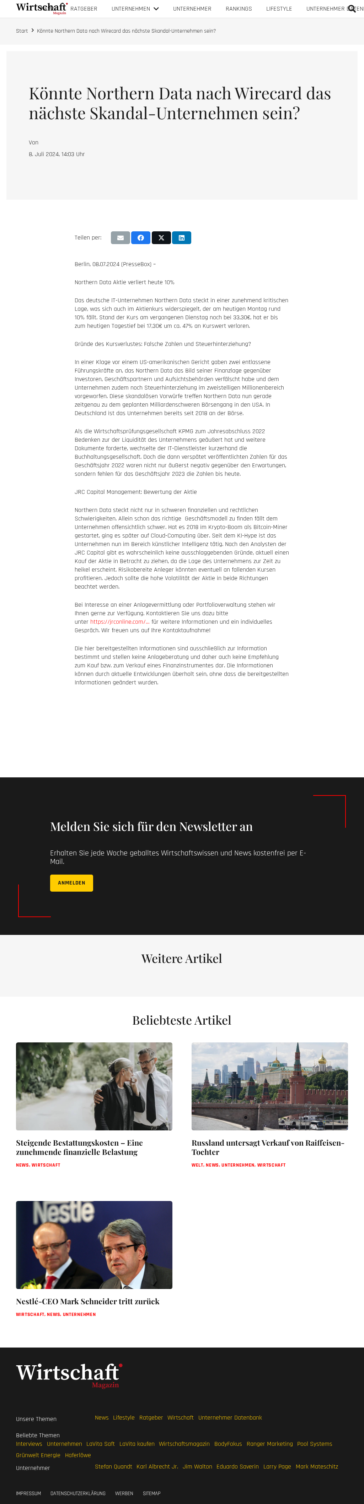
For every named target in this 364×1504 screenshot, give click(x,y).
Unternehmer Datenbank (230, 1418)
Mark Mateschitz (317, 1466)
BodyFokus (228, 1444)
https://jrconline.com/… (120, 622)
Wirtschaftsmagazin (184, 1444)
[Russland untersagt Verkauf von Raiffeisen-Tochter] (270, 1112)
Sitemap (152, 1493)
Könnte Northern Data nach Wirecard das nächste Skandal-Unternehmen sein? (126, 31)
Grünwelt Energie (38, 1455)
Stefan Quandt (113, 1466)
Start (22, 31)
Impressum (28, 1493)
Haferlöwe (78, 1455)
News (102, 1418)
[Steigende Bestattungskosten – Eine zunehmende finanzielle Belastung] (94, 1112)
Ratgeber (151, 1418)
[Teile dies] (140, 237)
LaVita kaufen (137, 1444)
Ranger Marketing (270, 1444)
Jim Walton (197, 1466)
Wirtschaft (180, 1418)
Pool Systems (314, 1444)
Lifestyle (124, 1418)
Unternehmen (64, 1444)
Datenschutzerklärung (78, 1493)
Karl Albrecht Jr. (157, 1466)
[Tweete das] (161, 237)
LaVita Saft (100, 1444)
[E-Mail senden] (120, 237)
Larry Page (277, 1466)
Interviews (29, 1444)
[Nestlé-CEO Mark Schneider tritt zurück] (94, 1266)
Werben (124, 1493)
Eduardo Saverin (237, 1466)
